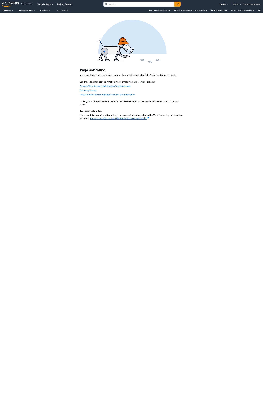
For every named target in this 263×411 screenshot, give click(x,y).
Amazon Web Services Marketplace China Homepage (105, 86)
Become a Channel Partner (159, 10)
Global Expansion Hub (219, 10)
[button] (224, 4)
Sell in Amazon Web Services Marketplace (190, 10)
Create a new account (251, 4)
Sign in (235, 4)
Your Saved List (63, 10)
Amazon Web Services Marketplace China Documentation (107, 94)
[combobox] (139, 4)
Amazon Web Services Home (242, 10)
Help (259, 10)
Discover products (88, 90)
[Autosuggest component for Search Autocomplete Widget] (177, 4)
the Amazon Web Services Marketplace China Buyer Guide (118, 118)
